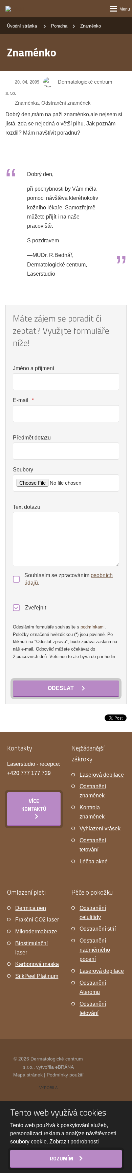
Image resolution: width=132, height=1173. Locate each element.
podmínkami (93, 626)
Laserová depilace (102, 775)
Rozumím (62, 1158)
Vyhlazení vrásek (100, 828)
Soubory (23, 469)
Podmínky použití (65, 1074)
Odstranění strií (98, 929)
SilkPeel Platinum (36, 976)
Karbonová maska (37, 964)
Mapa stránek (28, 1074)
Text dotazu (26, 507)
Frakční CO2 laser (37, 919)
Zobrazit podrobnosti (74, 1141)
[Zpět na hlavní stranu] (19, 9)
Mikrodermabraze (36, 931)
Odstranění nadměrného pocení (95, 950)
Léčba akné (94, 861)
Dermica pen (30, 908)
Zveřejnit (35, 607)
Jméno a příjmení (33, 368)
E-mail (23, 400)
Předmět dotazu (32, 438)
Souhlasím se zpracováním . (68, 579)
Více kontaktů (33, 805)
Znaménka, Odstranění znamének (53, 103)
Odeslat (61, 688)
